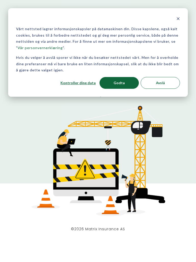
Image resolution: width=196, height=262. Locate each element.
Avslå (160, 83)
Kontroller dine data (78, 83)
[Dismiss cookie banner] (178, 19)
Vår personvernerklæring (40, 48)
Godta (119, 83)
